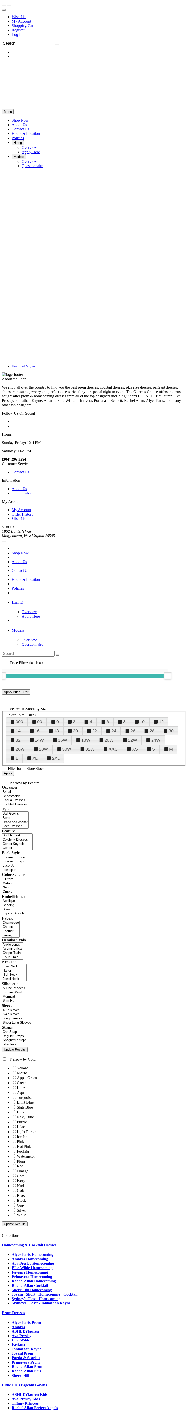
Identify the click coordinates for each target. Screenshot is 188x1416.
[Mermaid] (14, 997)
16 (37, 730)
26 (132, 730)
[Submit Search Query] (57, 655)
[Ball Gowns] (15, 814)
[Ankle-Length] (12, 945)
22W (132, 740)
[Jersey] (10, 935)
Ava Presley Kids (26, 1399)
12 (161, 721)
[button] (20, 120)
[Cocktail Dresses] (21, 804)
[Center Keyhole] (17, 844)
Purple (22, 1122)
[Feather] (10, 931)
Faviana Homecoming (30, 1272)
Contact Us (20, 472)
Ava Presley (21, 1336)
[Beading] (13, 905)
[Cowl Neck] (14, 966)
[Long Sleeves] (17, 1018)
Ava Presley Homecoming (33, 1263)
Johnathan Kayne (26, 1349)
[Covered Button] (15, 857)
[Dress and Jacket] (15, 822)
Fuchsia (23, 1151)
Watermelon (26, 1156)
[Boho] (15, 818)
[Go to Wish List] (9, 5)
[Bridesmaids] (21, 796)
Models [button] (18, 630)
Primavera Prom (26, 1362)
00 (39, 721)
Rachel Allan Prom (27, 1367)
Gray (21, 1205)
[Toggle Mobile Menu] (4, 541)
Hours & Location (26, 579)
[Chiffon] (10, 927)
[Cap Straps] (14, 1032)
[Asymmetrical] (12, 949)
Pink (20, 1141)
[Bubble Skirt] (17, 836)
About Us (19, 489)
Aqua (21, 1092)
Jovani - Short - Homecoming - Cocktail (44, 1294)
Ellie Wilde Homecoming (32, 1268)
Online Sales (21, 493)
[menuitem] (99, 17)
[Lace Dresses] (15, 826)
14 (18, 730)
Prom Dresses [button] (13, 1313)
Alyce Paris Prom (26, 1322)
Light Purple (26, 1132)
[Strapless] (14, 1044)
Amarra (18, 1327)
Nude (21, 1186)
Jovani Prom (22, 1353)
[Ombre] (8, 892)
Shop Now (20, 553)
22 (94, 730)
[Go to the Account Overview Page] (4, 10)
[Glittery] (8, 879)
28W (43, 749)
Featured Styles (23, 366)
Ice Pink (23, 1137)
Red (20, 1166)
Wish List (19, 17)
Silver (21, 1210)
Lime (21, 1088)
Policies (18, 588)
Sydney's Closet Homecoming (36, 1299)
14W (39, 740)
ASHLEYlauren (25, 1331)
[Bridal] (21, 792)
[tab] (99, 602)
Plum (21, 1161)
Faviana (18, 1344)
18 (56, 730)
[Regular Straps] (14, 1036)
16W (62, 740)
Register (18, 30)
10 (142, 721)
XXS (113, 749)
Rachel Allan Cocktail (30, 1285)
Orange (22, 1171)
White (21, 1215)
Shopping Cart (23, 26)
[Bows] (13, 909)
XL (35, 758)
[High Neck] (14, 975)
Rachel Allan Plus (26, 1371)
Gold (21, 1190)
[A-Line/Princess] (14, 988)
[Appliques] (13, 901)
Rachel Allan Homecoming (34, 1281)
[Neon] (8, 887)
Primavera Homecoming (32, 1277)
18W (85, 740)
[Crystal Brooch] (13, 913)
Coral (21, 1176)
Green (21, 1083)
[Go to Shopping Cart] (4, 5)
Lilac (21, 1127)
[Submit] (57, 44)
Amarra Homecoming (30, 1259)
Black (21, 1200)
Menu (8, 112)
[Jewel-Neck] (14, 979)
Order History (22, 514)
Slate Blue (25, 1107)
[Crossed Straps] (15, 862)
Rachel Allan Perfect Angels (35, 1408)
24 (113, 730)
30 (171, 730)
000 (19, 721)
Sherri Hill (20, 1375)
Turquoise (24, 1097)
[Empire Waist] (14, 992)
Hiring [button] (17, 602)
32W (89, 749)
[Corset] (17, 848)
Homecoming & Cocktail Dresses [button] (29, 1245)
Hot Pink (24, 1146)
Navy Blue (25, 1117)
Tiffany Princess (25, 1403)
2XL (56, 758)
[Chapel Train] (12, 953)
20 (75, 730)
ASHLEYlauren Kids (29, 1394)
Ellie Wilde (21, 1340)
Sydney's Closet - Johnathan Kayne (41, 1303)
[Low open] (15, 870)
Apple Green (27, 1078)
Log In (17, 34)
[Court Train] (12, 957)
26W (20, 749)
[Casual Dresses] (21, 800)
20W (109, 740)
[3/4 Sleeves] (17, 1014)
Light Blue (25, 1102)
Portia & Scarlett (26, 1358)
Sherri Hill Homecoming (32, 1290)
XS (135, 749)
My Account (21, 21)
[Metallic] (8, 883)
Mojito (22, 1073)
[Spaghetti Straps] (14, 1040)
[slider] (168, 675)
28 (152, 730)
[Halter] (14, 971)
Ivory (21, 1181)
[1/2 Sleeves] (17, 1010)
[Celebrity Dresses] (17, 840)
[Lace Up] (15, 866)
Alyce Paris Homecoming (32, 1254)
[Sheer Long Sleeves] (17, 1023)
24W (155, 740)
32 (18, 740)
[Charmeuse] (10, 923)
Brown (22, 1195)
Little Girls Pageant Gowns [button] (24, 1385)
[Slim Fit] (14, 1001)
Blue (20, 1112)
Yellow (22, 1068)
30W (66, 749)
